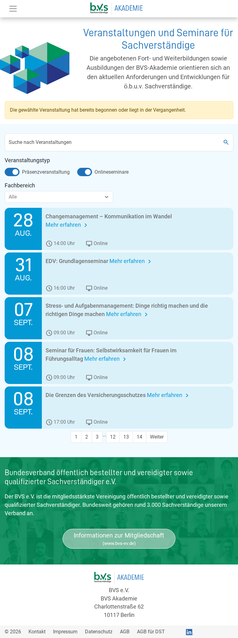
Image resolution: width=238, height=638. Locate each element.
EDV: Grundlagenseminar (77, 261)
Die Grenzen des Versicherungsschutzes (96, 395)
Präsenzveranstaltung (46, 172)
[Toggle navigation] (13, 9)
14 (139, 437)
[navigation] (116, 8)
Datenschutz (98, 632)
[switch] (12, 172)
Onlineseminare (112, 172)
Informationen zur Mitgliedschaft (119, 539)
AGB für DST (151, 632)
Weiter (157, 437)
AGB (125, 632)
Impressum (65, 632)
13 (126, 437)
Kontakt (37, 632)
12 (113, 437)
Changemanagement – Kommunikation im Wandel (109, 216)
